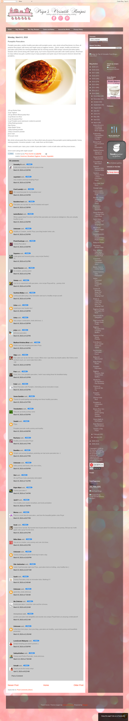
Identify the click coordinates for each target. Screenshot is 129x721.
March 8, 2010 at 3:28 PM (22, 311)
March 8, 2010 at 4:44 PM (22, 348)
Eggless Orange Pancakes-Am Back (98, 311)
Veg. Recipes (20, 29)
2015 (94, 79)
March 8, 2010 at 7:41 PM (22, 481)
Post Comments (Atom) (24, 690)
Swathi (16, 421)
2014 (94, 81)
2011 (93, 90)
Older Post (78, 685)
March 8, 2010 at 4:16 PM (22, 336)
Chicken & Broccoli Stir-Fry (98, 388)
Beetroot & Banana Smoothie (97, 207)
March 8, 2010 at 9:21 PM (22, 545)
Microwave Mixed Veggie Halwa (98, 229)
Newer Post (13, 685)
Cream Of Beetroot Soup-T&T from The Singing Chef (98, 292)
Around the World (64, 29)
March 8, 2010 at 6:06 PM (22, 431)
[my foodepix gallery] (114, 163)
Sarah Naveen (19, 268)
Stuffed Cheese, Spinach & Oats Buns (98, 152)
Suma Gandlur (19, 396)
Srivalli (16, 665)
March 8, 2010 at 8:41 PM (22, 533)
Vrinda (16, 280)
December (97, 96)
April (95, 119)
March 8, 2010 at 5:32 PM (22, 390)
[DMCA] (95, 469)
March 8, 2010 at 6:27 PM (22, 456)
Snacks (43, 156)
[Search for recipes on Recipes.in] (96, 491)
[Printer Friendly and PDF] (11, 154)
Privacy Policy (78, 29)
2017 (94, 73)
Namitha (16, 450)
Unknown (17, 228)
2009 (94, 441)
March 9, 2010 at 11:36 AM (22, 634)
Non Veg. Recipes (33, 29)
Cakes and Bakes (48, 29)
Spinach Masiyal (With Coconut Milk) (98, 168)
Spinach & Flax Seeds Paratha (98, 337)
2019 (94, 67)
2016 (94, 76)
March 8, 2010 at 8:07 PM (22, 518)
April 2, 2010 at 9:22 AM (21, 671)
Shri (15, 475)
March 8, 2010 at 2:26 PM (22, 170)
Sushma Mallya (19, 293)
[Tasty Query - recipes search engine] (113, 173)
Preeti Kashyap (19, 241)
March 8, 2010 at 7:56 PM (22, 506)
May (95, 116)
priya (15, 330)
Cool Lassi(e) (18, 189)
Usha (15, 305)
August (96, 108)
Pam (15, 371)
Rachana (17, 438)
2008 (94, 444)
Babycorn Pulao (98, 242)
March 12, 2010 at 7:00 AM (22, 659)
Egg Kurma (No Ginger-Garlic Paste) (98, 322)
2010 (94, 93)
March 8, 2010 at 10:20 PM (22, 557)
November (97, 99)
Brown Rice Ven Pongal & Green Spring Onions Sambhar (98, 412)
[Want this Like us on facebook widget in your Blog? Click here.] (126, 719)
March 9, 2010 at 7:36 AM (22, 595)
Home (10, 29)
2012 (94, 87)
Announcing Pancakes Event (97, 352)
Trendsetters (18, 409)
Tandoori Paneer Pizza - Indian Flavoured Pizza (98, 176)
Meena (16, 512)
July (95, 111)
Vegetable (50, 156)
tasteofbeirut (18, 214)
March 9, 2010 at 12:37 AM (22, 570)
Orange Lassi (97, 188)
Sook (15, 525)
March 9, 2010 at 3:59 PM (22, 646)
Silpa (15, 355)
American (23, 156)
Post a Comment (17, 676)
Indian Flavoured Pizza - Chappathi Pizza (97, 282)
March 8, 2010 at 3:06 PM (22, 247)
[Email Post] (45, 154)
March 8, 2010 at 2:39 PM (22, 207)
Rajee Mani (17, 487)
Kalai (15, 384)
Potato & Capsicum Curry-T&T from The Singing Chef (98, 302)
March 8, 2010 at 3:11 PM (22, 261)
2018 (94, 70)
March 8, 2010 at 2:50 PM (22, 222)
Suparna (17, 253)
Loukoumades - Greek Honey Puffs (98, 192)
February (97, 434)
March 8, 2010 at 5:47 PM (22, 402)
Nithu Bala (17, 539)
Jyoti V (16, 500)
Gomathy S (17, 164)
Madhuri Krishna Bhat (21, 342)
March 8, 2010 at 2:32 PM (22, 182)
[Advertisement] (104, 511)
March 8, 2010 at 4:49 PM (22, 365)
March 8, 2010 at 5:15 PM (22, 377)
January (96, 437)
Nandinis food (19, 201)
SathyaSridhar (19, 653)
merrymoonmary (68, 705)
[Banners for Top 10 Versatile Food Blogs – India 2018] (106, 56)
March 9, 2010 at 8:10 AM (22, 607)
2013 (94, 84)
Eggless (37, 156)
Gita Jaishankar (19, 564)
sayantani (17, 177)
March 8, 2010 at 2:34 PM (22, 195)
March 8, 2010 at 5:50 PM (22, 414)
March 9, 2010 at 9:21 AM (22, 619)
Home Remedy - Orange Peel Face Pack (98, 214)
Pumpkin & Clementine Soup (97, 404)
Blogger (85, 705)
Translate (105, 42)
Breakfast (31, 156)
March (96, 122)
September (97, 105)
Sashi (16, 576)
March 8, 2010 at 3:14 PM (22, 286)
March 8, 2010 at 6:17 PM (22, 443)
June (95, 114)
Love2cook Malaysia (21, 641)
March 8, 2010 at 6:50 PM (22, 468)
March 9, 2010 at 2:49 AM (22, 582)
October (96, 102)
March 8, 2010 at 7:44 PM (22, 493)
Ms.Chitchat (18, 601)
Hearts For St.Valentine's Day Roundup (98, 381)
